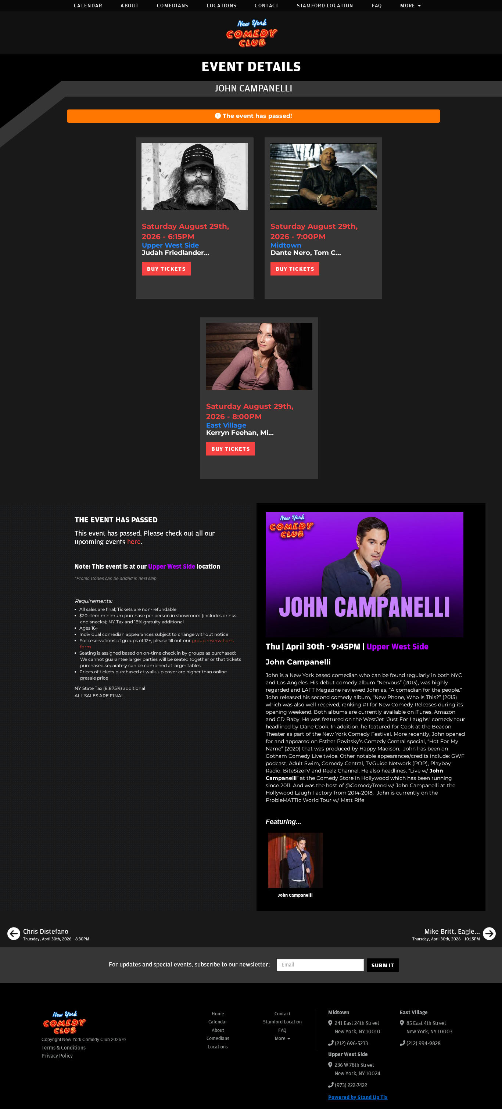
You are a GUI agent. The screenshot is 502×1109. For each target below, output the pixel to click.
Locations (222, 6)
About (130, 6)
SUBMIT (383, 965)
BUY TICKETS (166, 269)
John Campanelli (295, 895)
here (134, 542)
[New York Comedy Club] (251, 32)
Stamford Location (325, 6)
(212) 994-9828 (423, 1043)
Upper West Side (171, 566)
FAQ (377, 6)
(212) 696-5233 (351, 1043)
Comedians (173, 6)
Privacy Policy (57, 1056)
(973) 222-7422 (351, 1085)
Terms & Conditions (64, 1048)
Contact (267, 6)
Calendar (88, 6)
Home (218, 1014)
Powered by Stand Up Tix (358, 1097)
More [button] (408, 6)
